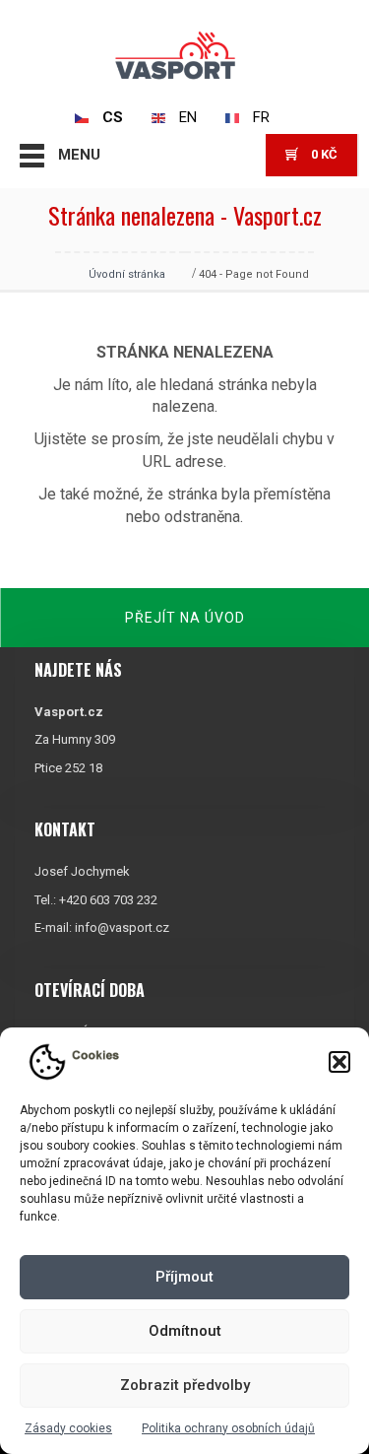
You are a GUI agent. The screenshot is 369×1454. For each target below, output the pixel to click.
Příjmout (184, 1277)
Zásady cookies (68, 1428)
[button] (339, 1062)
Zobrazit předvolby (185, 1385)
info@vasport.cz (122, 927)
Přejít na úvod (185, 618)
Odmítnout (185, 1331)
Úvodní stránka (127, 274)
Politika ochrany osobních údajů (228, 1428)
